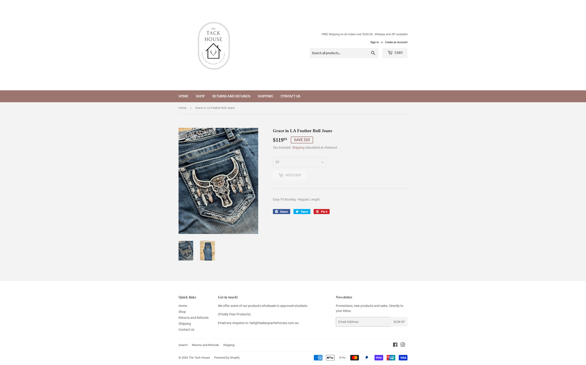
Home (183, 96)
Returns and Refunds (231, 96)
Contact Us (290, 96)
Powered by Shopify (227, 357)
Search (183, 345)
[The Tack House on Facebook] (395, 345)
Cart (398, 53)
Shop (200, 96)
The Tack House (199, 357)
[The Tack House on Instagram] (403, 345)
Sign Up (398, 322)
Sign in (374, 42)
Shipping (265, 96)
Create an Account (396, 42)
